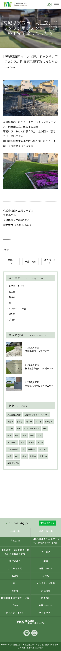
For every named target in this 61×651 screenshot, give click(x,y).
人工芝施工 (12, 442)
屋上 (17, 456)
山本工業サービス (31, 428)
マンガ (31, 442)
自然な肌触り (13, 449)
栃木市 (29, 421)
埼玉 (32, 435)
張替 (24, 456)
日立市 (38, 421)
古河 (19, 428)
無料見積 (32, 449)
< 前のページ (11, 261)
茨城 (39, 435)
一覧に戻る (30, 261)
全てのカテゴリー (17, 286)
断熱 (9, 456)
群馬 (45, 428)
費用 (22, 442)
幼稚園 (33, 456)
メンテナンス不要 (17, 308)
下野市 (10, 421)
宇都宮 (20, 421)
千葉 (9, 435)
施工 (11, 302)
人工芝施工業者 (14, 414)
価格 (24, 435)
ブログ (6, 249)
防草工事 (43, 456)
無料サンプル (13, 463)
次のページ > (49, 261)
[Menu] (56, 4)
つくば (10, 428)
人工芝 (40, 442)
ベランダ (43, 449)
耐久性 (12, 314)
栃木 (17, 435)
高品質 (12, 291)
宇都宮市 (49, 421)
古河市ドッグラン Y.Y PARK (36, 414)
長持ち (12, 297)
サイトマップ (46, 612)
